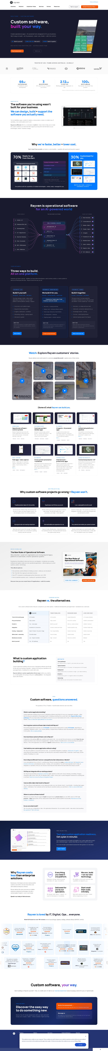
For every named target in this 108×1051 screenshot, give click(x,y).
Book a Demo (17, 333)
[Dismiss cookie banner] (85, 1036)
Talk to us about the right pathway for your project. (40, 719)
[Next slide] (95, 117)
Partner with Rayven (94, 1)
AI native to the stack (29, 764)
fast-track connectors (43, 773)
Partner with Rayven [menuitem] (66, 1032)
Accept (80, 1044)
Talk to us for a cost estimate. (67, 742)
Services (41, 6)
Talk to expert (74, 7)
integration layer (79, 762)
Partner (49, 6)
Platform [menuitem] (35, 1032)
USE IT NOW (61, 849)
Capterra (58, 919)
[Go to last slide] (63, 117)
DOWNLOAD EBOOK (88, 580)
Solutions (13, 6)
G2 (83, 919)
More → (58, 437)
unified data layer (69, 762)
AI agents (76, 750)
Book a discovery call (78, 333)
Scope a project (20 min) (49, 333)
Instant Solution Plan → (89, 7)
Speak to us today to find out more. (20, 896)
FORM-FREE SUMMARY (71, 580)
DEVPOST (76, 919)
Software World (70, 919)
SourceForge (52, 919)
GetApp (63, 919)
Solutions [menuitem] (21, 1032)
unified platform (39, 675)
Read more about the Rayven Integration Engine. (41, 777)
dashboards (71, 750)
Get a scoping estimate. (36, 731)
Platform (21, 6)
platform (36, 125)
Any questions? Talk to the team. (31, 810)
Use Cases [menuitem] (50, 1032)
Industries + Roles (31, 6)
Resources (57, 6)
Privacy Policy (78, 1041)
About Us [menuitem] (78, 1032)
